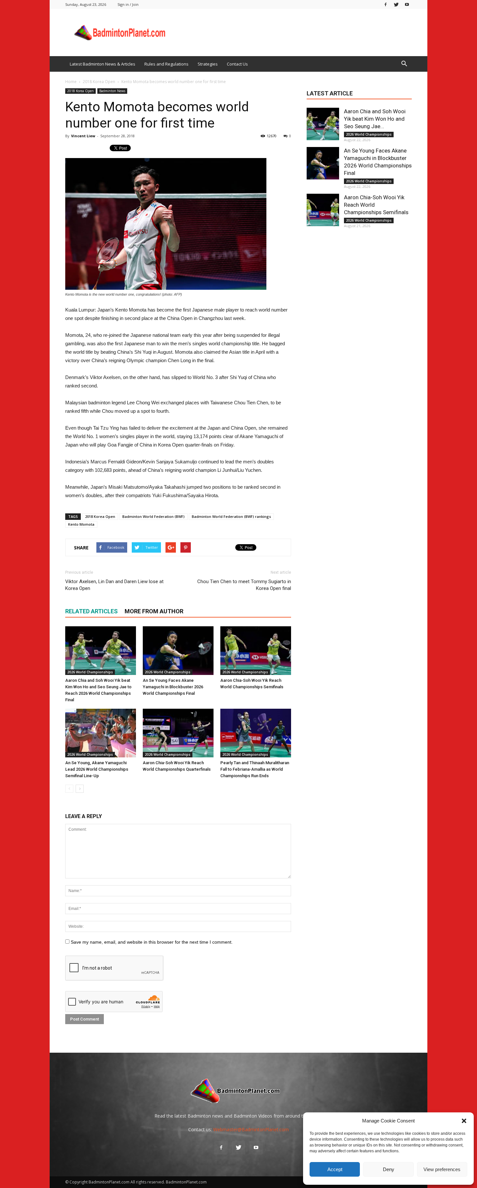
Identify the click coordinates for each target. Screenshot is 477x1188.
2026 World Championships (90, 672)
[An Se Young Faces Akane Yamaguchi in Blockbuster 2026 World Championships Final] (178, 650)
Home (71, 81)
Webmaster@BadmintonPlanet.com (251, 1129)
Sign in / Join (128, 4)
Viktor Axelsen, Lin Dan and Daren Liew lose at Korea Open (114, 585)
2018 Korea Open (80, 91)
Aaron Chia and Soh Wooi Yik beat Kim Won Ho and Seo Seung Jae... (375, 118)
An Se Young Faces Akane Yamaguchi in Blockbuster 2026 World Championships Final (173, 687)
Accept (334, 1169)
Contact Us (237, 64)
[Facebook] (385, 4)
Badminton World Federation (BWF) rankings (231, 516)
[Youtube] (407, 4)
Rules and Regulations (166, 64)
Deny (388, 1169)
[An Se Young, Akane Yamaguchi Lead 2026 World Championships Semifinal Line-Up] (100, 733)
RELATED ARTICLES (91, 611)
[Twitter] (396, 4)
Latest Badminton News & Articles (102, 64)
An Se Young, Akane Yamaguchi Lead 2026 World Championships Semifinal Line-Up (96, 769)
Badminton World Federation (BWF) (153, 516)
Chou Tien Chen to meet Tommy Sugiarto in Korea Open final (244, 585)
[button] (464, 1121)
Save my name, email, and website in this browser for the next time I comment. (152, 942)
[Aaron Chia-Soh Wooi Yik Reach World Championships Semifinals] (255, 650)
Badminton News (112, 91)
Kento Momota (81, 524)
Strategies (208, 64)
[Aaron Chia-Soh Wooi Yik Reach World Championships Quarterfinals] (178, 733)
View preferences (441, 1169)
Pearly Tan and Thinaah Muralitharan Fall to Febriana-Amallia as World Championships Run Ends (254, 769)
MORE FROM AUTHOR (154, 611)
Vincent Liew (83, 135)
